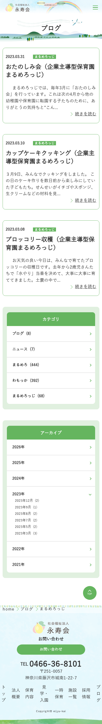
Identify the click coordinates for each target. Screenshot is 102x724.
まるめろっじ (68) (28, 396)
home (9, 609)
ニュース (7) (23, 349)
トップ (3, 694)
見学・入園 (44, 694)
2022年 (18, 549)
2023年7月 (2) (26, 520)
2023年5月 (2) (26, 527)
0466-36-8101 (55, 664)
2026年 (18, 447)
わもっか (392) (25, 381)
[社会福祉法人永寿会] (17, 7)
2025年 (18, 463)
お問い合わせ (51, 649)
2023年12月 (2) (27, 500)
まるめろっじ (45, 57)
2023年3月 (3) (26, 533)
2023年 (18, 494)
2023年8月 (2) (26, 514)
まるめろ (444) (25, 365)
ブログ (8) (21, 333)
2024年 (18, 478)
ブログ (27, 609)
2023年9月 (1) (26, 507)
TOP (89, 594)
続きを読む (85, 114)
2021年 (18, 565)
